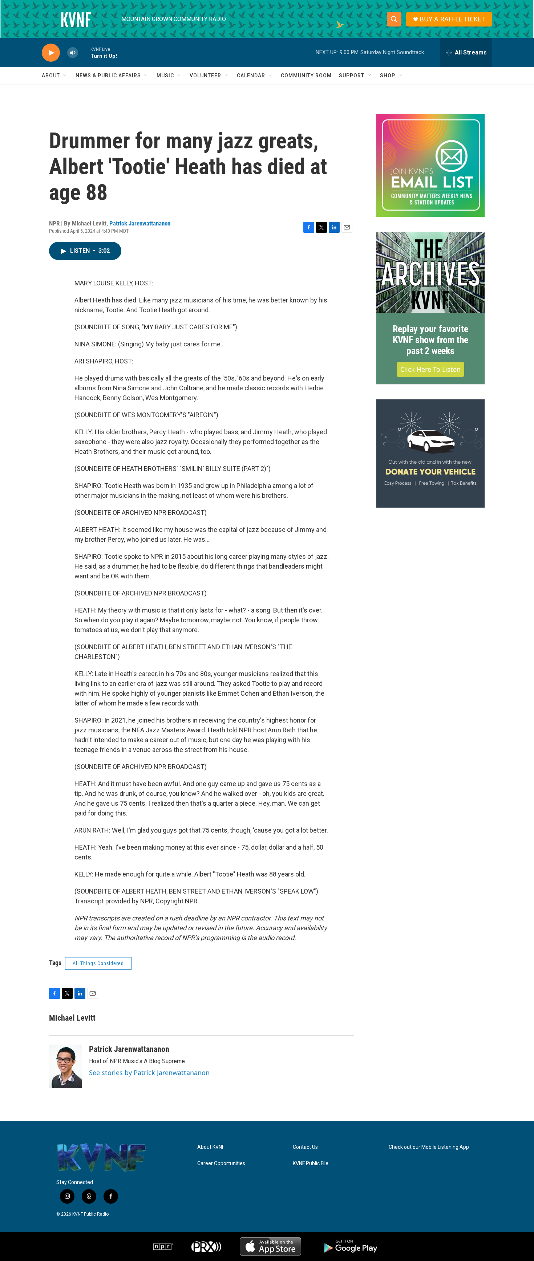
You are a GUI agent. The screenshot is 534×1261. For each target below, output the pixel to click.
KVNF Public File (310, 1163)
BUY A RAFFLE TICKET (452, 19)
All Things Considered (98, 963)
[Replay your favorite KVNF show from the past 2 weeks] (430, 272)
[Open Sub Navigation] (65, 75)
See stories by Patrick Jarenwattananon (149, 1072)
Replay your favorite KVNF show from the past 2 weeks (430, 340)
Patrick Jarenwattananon (139, 223)
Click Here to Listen (430, 369)
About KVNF (210, 1147)
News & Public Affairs (108, 75)
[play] (51, 53)
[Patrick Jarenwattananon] (65, 1066)
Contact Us (305, 1147)
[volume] (72, 53)
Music (165, 75)
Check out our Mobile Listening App (429, 1147)
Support (351, 75)
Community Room (306, 75)
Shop (387, 75)
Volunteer (205, 75)
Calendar (251, 75)
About (51, 75)
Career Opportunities (221, 1163)
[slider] (84, 52)
